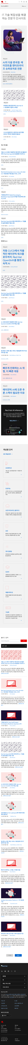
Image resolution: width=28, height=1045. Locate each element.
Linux (2, 188)
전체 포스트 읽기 (5, 673)
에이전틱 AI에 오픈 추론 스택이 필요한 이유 (12, 933)
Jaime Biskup (11, 326)
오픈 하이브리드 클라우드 (13, 510)
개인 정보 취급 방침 (4, 1039)
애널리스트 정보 (4, 1008)
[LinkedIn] (2, 971)
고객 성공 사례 (4, 1005)
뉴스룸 (15, 1000)
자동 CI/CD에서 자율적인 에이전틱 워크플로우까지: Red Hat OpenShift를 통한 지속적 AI (12, 662)
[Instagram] (15, 971)
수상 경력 (11, 997)
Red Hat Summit (4, 1031)
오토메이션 (9, 468)
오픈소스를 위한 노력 (18, 1003)
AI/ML (4, 83)
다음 (18, 955)
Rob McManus (13, 355)
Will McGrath (19, 111)
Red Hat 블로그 (4, 6)
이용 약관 (16, 1039)
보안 (11, 378)
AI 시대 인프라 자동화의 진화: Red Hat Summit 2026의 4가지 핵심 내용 (11, 785)
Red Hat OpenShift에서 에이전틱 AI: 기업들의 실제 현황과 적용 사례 (12, 754)
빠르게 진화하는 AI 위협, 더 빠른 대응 (10, 870)
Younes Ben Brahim (12, 111)
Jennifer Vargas (15, 110)
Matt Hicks (13, 72)
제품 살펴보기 (13, 420)
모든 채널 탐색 (7, 454)
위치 (15, 1027)
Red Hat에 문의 (4, 1028)
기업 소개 (3, 1000)
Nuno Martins (13, 374)
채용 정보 (16, 1008)
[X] (12, 971)
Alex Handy (14, 136)
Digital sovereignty (4, 214)
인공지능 (8, 488)
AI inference (3, 358)
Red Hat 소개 (3, 1025)
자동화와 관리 (6, 330)
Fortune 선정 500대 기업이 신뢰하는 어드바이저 (15, 994)
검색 (24, 640)
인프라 (7, 572)
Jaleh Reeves (11, 225)
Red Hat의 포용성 (4, 1030)
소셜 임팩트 (16, 1005)
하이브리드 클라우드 (9, 83)
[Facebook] (8, 971)
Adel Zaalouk (13, 396)
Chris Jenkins (12, 201)
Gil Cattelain (11, 176)
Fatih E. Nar (18, 355)
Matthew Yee (13, 816)
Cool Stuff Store (18, 1030)
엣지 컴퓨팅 (9, 551)
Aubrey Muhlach (12, 156)
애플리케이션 (9, 592)
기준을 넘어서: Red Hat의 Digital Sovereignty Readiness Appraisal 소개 (11, 723)
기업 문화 (3, 1003)
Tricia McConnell (13, 903)
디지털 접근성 (17, 1040)
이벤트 (2, 1027)
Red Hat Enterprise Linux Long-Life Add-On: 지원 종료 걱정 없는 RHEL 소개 (12, 691)
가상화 (7, 612)
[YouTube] (5, 971)
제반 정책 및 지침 (4, 1040)
